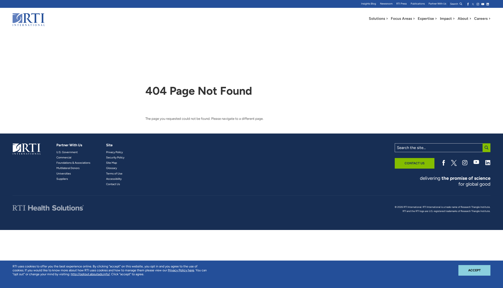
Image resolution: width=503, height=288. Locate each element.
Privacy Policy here (181, 270)
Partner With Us (437, 3)
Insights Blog (368, 3)
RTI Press (401, 3)
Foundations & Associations (73, 163)
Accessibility (114, 179)
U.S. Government (67, 152)
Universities (63, 173)
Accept (479, 270)
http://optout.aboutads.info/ (90, 274)
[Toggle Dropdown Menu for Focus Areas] (414, 18)
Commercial (63, 157)
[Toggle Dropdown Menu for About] (470, 18)
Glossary (111, 168)
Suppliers (62, 179)
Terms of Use (114, 173)
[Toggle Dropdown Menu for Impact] (454, 18)
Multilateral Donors (68, 168)
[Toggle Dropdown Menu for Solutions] (387, 18)
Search (454, 3)
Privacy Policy (114, 152)
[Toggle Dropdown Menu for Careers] (489, 18)
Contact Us (113, 184)
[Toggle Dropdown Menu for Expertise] (436, 18)
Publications (418, 3)
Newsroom (386, 3)
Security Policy (115, 157)
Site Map (111, 163)
